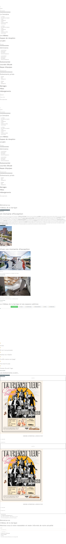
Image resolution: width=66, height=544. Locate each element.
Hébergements (3, 83)
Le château (3, 16)
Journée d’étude (3, 50)
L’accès (2, 21)
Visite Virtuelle (3, 23)
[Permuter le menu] (0, 107)
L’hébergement (3, 20)
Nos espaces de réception (5, 27)
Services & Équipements (5, 53)
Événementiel (3, 51)
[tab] (14, 307)
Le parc (2, 19)
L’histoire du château (4, 22)
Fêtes (2, 77)
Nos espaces (3, 52)
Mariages (2, 76)
